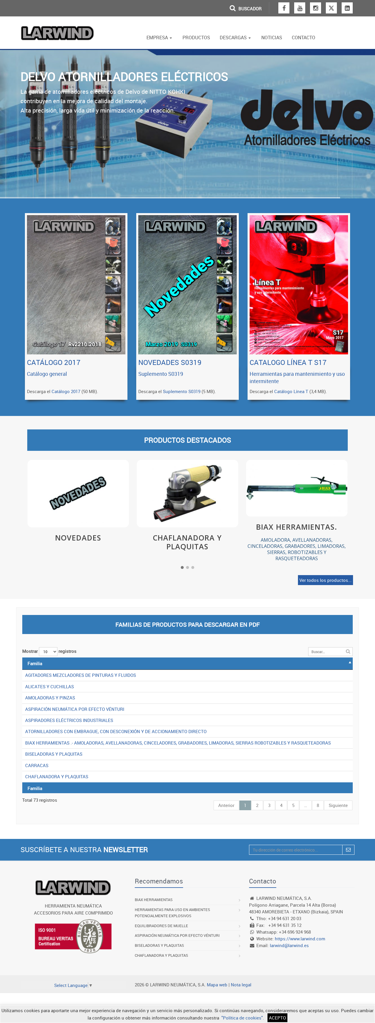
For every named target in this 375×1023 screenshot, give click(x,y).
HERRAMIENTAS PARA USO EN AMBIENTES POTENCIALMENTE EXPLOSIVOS (172, 912)
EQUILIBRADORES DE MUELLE (161, 925)
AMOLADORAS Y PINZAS (50, 698)
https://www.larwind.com (300, 939)
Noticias (271, 37)
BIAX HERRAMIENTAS (154, 899)
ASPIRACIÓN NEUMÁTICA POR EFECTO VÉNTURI (74, 709)
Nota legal (241, 985)
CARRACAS (36, 765)
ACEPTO (277, 1018)
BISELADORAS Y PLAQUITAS (53, 754)
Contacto (303, 37)
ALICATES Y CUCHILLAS (49, 686)
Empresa (157, 37)
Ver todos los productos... (325, 580)
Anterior (226, 805)
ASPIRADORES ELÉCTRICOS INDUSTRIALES (69, 720)
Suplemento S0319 (181, 391)
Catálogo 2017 (66, 391)
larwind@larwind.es (289, 945)
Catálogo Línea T (291, 391)
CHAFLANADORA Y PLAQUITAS (56, 776)
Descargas (234, 37)
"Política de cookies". (242, 1018)
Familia (35, 663)
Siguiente (338, 805)
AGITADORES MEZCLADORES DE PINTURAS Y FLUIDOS (80, 675)
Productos (196, 37)
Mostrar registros (49, 651)
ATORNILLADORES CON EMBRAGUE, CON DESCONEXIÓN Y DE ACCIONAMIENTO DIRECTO (116, 731)
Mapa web (217, 985)
